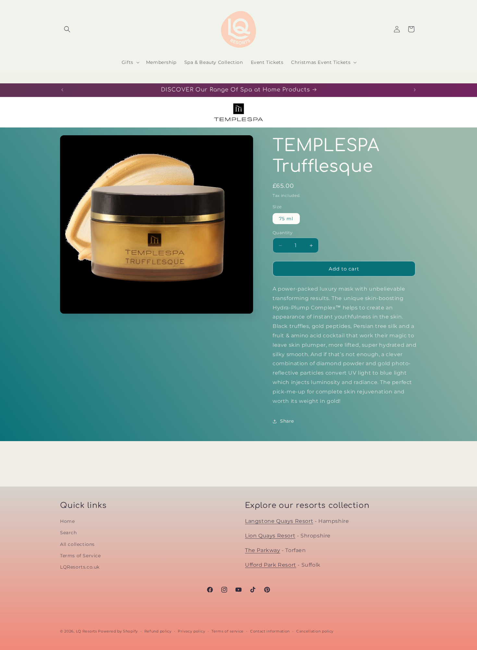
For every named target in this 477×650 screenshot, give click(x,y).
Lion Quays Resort (270, 535)
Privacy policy (191, 631)
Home (67, 521)
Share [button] (287, 421)
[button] (67, 29)
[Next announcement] (415, 90)
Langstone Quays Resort (279, 521)
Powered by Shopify (118, 631)
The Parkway (262, 550)
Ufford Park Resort (270, 564)
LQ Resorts (86, 631)
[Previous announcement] (62, 90)
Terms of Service (80, 555)
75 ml (286, 219)
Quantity (282, 232)
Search (68, 533)
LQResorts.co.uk (80, 567)
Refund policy (158, 631)
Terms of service (228, 631)
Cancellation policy (315, 631)
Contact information (270, 631)
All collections (77, 544)
